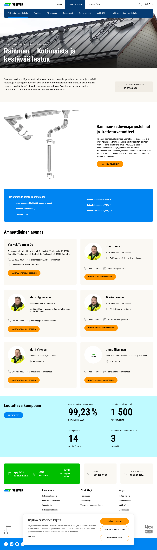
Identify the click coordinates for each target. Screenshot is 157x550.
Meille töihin (102, 13)
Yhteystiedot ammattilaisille (125, 13)
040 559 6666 (18, 321)
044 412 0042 (95, 319)
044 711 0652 (95, 268)
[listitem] (89, 412)
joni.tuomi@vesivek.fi (117, 268)
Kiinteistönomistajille (51, 500)
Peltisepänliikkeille (50, 510)
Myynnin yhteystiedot (110, 164)
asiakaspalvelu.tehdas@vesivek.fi (45, 260)
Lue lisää (32, 536)
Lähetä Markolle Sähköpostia (101, 328)
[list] (110, 425)
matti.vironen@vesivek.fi (41, 372)
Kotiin (59, 4)
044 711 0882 (18, 372)
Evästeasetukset (114, 538)
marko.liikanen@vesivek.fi (119, 319)
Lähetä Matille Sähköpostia (24, 329)
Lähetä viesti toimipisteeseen (24, 273)
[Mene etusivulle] (13, 4)
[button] (140, 4)
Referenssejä (85, 500)
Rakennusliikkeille (49, 496)
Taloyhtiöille (94, 4)
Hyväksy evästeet (114, 521)
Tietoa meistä (85, 13)
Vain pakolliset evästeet (114, 530)
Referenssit (68, 13)
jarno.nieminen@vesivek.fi (119, 372)
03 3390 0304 (18, 260)
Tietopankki (52, 13)
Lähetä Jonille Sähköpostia (100, 277)
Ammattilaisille (75, 4)
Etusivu (7, 45)
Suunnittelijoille (48, 505)
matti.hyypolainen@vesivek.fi (43, 321)
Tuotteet (37, 13)
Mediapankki (124, 510)
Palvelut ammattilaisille (18, 13)
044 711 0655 (95, 372)
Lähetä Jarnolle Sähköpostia (101, 380)
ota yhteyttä (13, 415)
